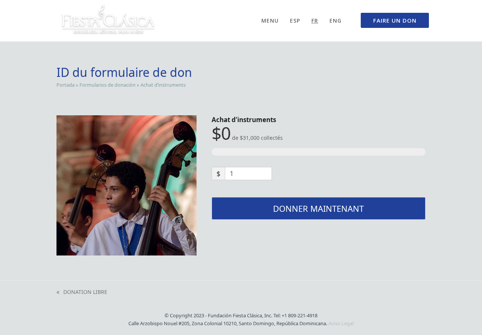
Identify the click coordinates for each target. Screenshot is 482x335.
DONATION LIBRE (81, 292)
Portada (65, 84)
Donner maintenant (318, 208)
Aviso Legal (341, 323)
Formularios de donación (107, 84)
